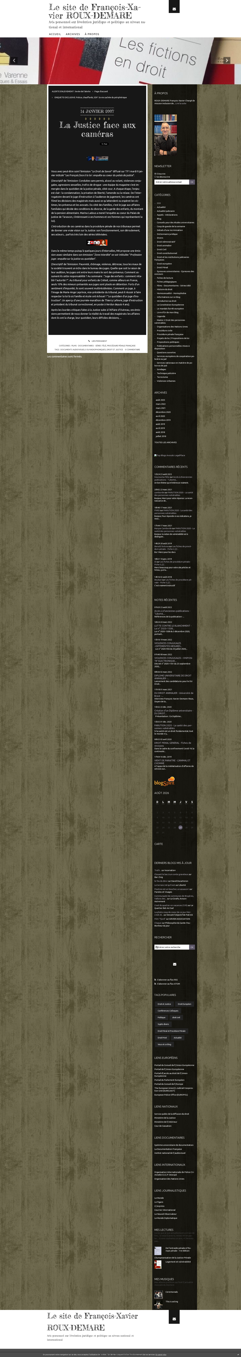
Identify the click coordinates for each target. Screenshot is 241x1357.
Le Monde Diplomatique (165, 1218)
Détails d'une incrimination (170, 230)
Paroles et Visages (163, 892)
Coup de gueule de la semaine (171, 226)
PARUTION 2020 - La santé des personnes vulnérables (173, 727)
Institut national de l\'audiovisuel (169, 1153)
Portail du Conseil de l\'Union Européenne (174, 1065)
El (155, 562)
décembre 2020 (163, 412)
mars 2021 (161, 408)
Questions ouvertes (166, 352)
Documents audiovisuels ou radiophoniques (83, 349)
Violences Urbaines (166, 381)
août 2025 (160, 400)
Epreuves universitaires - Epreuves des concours (174, 272)
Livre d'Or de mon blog (167, 312)
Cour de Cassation (162, 1126)
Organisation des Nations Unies (169, 1179)
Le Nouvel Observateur (165, 1214)
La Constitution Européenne (170, 305)
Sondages (161, 369)
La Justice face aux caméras (97, 129)
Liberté (182, 885)
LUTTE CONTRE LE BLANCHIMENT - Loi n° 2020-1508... (173, 627)
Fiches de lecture (165, 278)
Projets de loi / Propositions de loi (173, 338)
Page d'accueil (101, 91)
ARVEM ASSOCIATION (179, 919)
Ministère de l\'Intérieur (165, 1122)
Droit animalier (164, 245)
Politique (161, 1017)
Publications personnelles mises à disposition (172, 347)
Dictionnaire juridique (167, 234)
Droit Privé (162, 1038)
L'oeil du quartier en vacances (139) (170, 905)
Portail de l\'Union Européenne (169, 1069)
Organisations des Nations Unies (172, 326)
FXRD (157, 510)
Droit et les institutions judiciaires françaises (171, 258)
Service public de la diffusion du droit (171, 1114)
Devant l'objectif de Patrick (180, 915)
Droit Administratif (166, 242)
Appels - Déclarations (167, 215)
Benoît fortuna (161, 546)
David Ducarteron (179, 881)
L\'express (159, 1206)
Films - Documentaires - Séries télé (89, 346)
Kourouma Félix (161, 477)
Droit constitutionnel (167, 253)
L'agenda (161, 316)
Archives (73, 34)
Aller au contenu (11, 2)
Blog (159, 219)
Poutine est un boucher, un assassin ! (171, 889)
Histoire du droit (164, 289)
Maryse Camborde (163, 528)
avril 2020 (160, 416)
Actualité (161, 207)
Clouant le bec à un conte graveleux (171, 874)
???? (159, 203)
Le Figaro (158, 1202)
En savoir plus (161, 1354)
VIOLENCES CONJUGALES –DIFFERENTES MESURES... (168, 644)
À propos (92, 34)
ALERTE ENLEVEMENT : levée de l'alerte (71, 91)
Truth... (157, 870)
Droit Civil (161, 249)
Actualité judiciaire (166, 211)
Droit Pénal (162, 267)
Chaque (158, 923)
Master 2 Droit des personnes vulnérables (169, 321)
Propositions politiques (168, 342)
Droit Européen (184, 1004)
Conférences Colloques (168, 1011)
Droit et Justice (115, 349)
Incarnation (170, 870)
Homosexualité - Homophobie (171, 293)
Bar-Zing (158, 877)
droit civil (176, 1017)
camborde (159, 492)
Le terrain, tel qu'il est (164, 885)
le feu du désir (161, 881)
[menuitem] (55, 34)
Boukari (158, 580)
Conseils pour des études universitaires (175, 222)
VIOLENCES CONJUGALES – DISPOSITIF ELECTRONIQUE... (173, 659)
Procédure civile (164, 330)
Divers (160, 238)
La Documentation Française (168, 1149)
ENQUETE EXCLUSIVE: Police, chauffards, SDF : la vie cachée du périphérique (91, 97)
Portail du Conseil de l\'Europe (168, 1084)
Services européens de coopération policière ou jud (174, 357)
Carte (158, 843)
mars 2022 (161, 404)
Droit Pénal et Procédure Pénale (171, 1031)
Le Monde (159, 1198)
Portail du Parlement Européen (169, 1080)
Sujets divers (163, 1024)
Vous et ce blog (164, 1044)
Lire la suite (180, 103)
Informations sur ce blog (168, 297)
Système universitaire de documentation (173, 1145)
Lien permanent (99, 341)
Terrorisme (162, 377)
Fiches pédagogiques (167, 281)
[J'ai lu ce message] (238, 1354)
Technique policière (166, 373)
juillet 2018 (161, 436)
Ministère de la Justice (165, 1118)
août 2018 (160, 432)
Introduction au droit (166, 301)
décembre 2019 (163, 420)
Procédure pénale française (121, 346)
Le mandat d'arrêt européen (170, 308)
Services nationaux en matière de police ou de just (173, 364)
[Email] (174, 6)
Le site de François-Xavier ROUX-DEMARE (95, 11)
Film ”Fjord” (160, 919)
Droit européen (164, 263)
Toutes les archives (165, 442)
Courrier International (164, 1210)
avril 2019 (160, 428)
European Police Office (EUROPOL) (171, 1095)
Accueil (55, 34)
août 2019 (160, 424)
